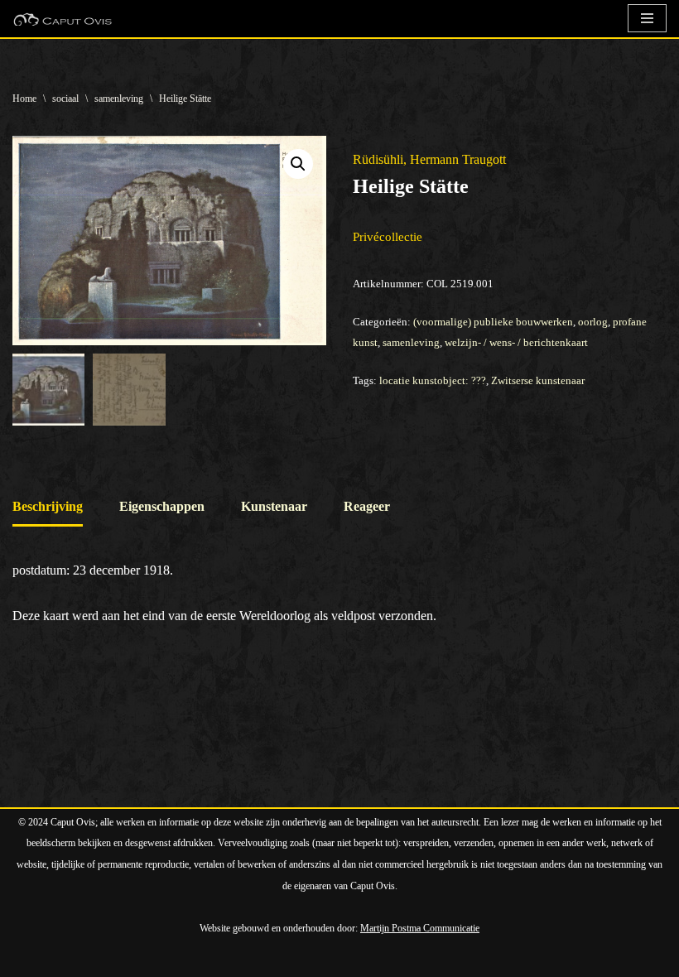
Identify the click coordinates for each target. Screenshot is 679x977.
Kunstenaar (274, 506)
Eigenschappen (162, 506)
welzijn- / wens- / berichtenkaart (516, 342)
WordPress (203, 959)
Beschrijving (47, 506)
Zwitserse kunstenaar (538, 380)
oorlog (593, 321)
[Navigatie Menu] (647, 18)
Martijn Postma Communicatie (419, 928)
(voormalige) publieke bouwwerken (493, 321)
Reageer (367, 506)
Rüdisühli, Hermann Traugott (429, 159)
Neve (26, 959)
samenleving (118, 98)
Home (24, 98)
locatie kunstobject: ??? (432, 380)
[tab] (47, 508)
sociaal (65, 98)
